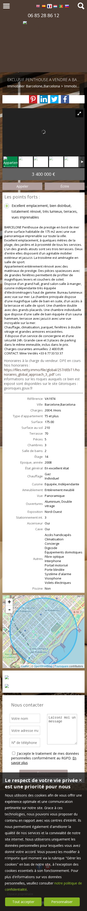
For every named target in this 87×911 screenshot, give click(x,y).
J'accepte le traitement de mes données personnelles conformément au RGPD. (45, 755)
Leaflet (25, 666)
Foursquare (61, 666)
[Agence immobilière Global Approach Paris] (43, 65)
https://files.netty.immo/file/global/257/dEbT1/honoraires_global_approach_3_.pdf (42, 372)
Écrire (64, 186)
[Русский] (67, 7)
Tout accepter (23, 901)
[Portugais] (61, 7)
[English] (38, 7)
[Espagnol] (43, 7)
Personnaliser (61, 901)
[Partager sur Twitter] (54, 99)
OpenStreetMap (43, 666)
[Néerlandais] (55, 7)
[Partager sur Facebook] (65, 99)
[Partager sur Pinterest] (33, 99)
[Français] (49, 7)
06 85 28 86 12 (43, 15)
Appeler (22, 186)
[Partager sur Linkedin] (44, 99)
